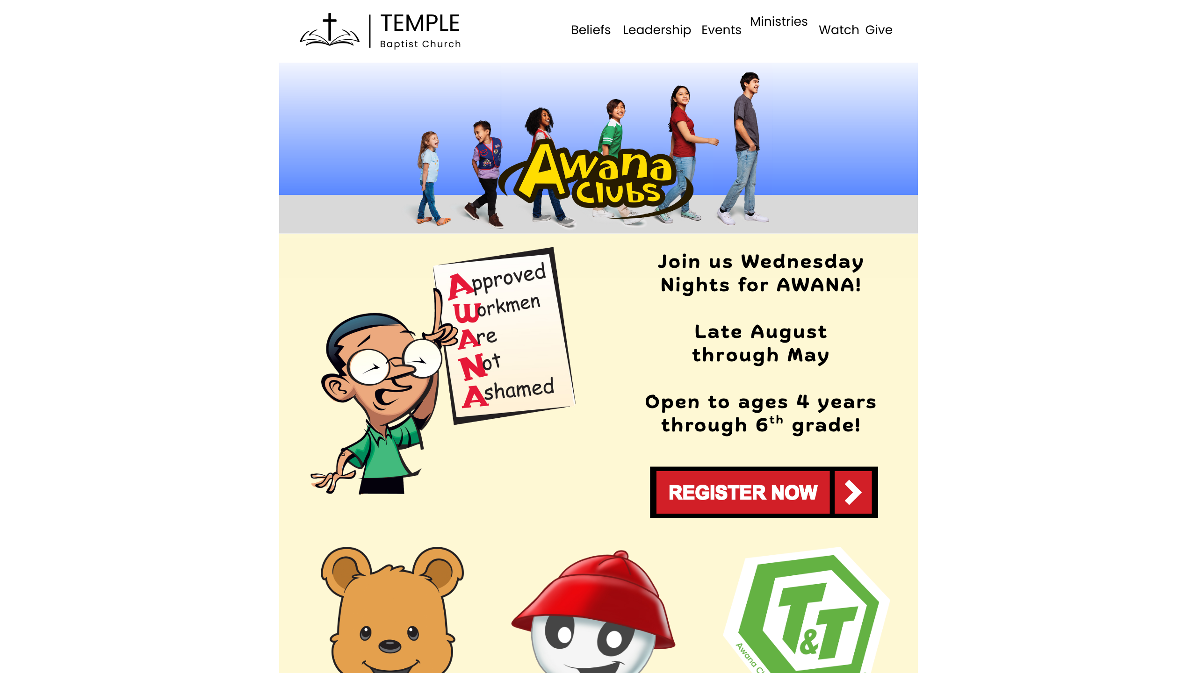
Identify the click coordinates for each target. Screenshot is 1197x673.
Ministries (779, 21)
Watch (839, 30)
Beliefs (591, 30)
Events (721, 30)
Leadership (657, 30)
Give (879, 30)
